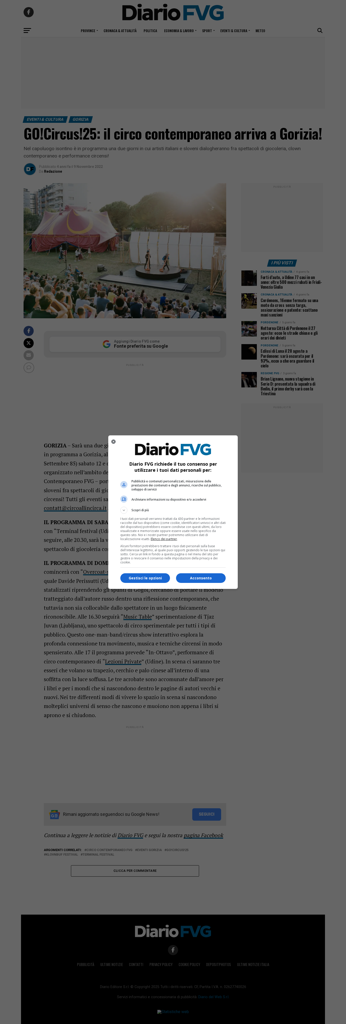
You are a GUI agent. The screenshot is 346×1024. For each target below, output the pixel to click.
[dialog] (173, 512)
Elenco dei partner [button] (164, 539)
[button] (173, 510)
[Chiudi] (113, 442)
